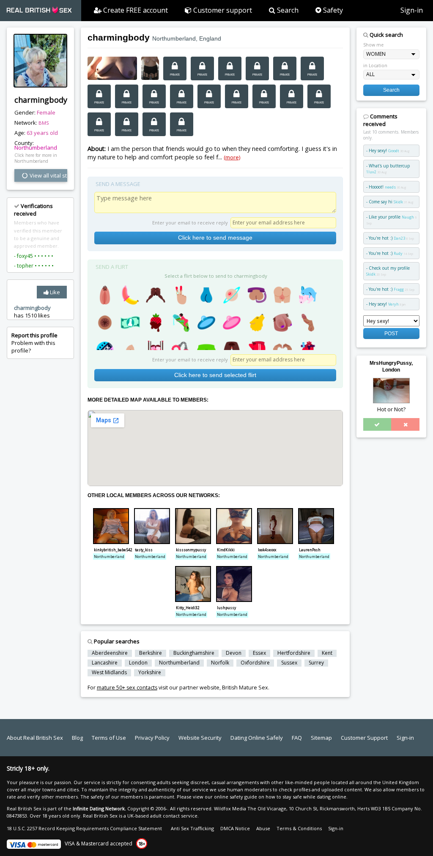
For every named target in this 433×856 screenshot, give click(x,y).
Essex (259, 653)
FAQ (297, 737)
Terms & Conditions (299, 828)
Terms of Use (109, 737)
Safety (332, 10)
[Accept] (377, 424)
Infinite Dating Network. (99, 808)
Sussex (289, 662)
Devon (233, 653)
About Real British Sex (35, 737)
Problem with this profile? (34, 342)
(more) (232, 157)
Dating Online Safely (256, 737)
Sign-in (411, 10)
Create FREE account (134, 10)
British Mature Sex (245, 687)
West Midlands (109, 672)
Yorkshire (149, 672)
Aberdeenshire (110, 653)
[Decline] (405, 424)
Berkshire (150, 653)
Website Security (200, 737)
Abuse (263, 828)
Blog (77, 737)
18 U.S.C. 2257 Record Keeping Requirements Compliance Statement (84, 828)
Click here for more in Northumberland (35, 158)
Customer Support (364, 737)
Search (287, 10)
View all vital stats (47, 175)
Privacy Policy (152, 737)
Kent (327, 653)
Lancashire (105, 662)
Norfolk (220, 662)
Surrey (316, 662)
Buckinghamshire (193, 653)
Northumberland (35, 147)
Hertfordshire (293, 653)
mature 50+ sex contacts (127, 687)
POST (391, 333)
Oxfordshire (255, 662)
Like (54, 292)
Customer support (222, 10)
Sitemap (321, 737)
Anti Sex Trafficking (192, 828)
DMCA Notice (235, 828)
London (138, 662)
